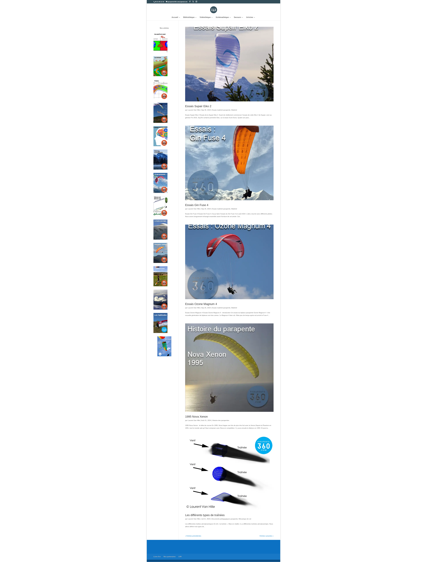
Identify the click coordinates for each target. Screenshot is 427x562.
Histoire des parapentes (220, 420)
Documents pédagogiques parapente (225, 519)
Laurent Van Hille (194, 110)
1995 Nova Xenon (196, 416)
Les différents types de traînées (205, 515)
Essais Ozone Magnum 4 (201, 304)
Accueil (175, 17)
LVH (179, 556)
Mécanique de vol (245, 519)
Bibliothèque (188, 17)
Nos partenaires (170, 556)
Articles (249, 17)
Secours (237, 17)
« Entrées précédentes (193, 536)
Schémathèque (222, 17)
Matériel (234, 110)
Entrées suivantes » (267, 536)
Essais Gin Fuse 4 (196, 205)
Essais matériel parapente (221, 110)
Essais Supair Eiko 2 (198, 106)
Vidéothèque (205, 17)
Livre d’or (157, 556)
